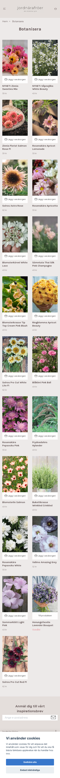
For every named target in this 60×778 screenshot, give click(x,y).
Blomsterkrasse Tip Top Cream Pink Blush (14, 324)
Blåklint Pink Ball (41, 382)
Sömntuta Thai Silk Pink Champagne (43, 264)
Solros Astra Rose (12, 205)
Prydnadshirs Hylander (39, 444)
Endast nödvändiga (30, 770)
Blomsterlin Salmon (13, 502)
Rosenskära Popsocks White (11, 564)
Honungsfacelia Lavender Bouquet (42, 624)
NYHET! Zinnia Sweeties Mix (10, 87)
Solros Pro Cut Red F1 (14, 682)
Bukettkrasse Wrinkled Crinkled (42, 504)
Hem (5, 21)
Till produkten (45, 615)
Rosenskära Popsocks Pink (10, 444)
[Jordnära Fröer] (30, 9)
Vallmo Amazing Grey (44, 562)
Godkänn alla (30, 762)
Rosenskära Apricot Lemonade (43, 147)
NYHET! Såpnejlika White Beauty (42, 87)
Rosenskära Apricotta (45, 205)
